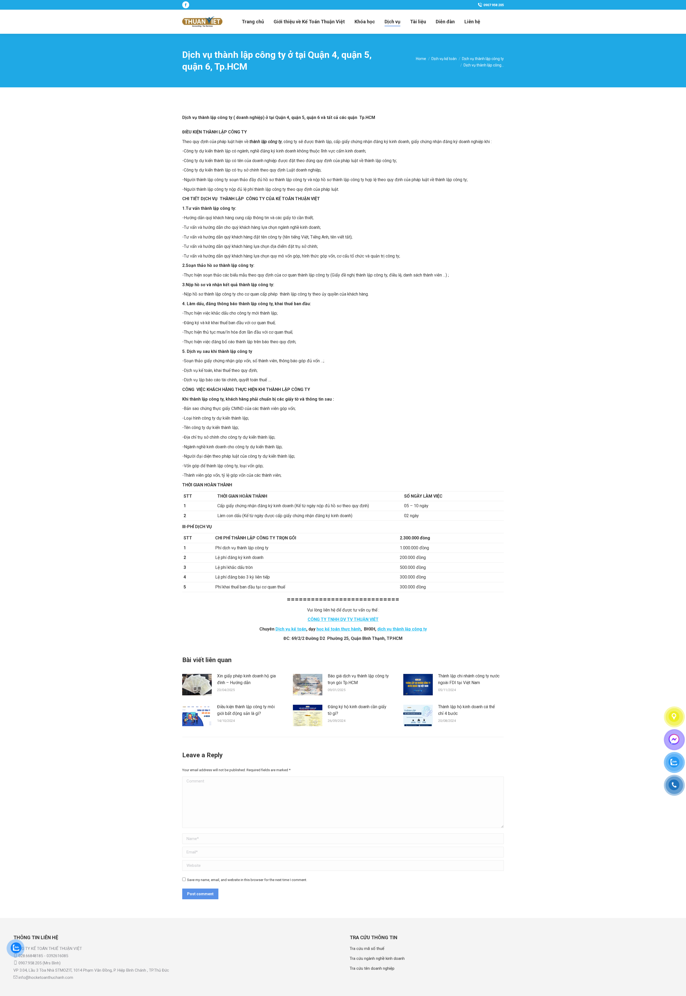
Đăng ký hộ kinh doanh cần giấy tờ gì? (357, 710)
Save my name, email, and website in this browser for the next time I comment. (247, 880)
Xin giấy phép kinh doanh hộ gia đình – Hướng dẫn (246, 679)
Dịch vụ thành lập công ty (207, 117)
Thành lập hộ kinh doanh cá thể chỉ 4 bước (466, 710)
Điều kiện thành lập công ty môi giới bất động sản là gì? (246, 710)
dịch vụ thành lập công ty (402, 629)
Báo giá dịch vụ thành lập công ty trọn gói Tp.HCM (358, 679)
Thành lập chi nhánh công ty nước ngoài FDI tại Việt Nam (468, 679)
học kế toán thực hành (338, 629)
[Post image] (197, 684)
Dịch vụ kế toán (290, 629)
